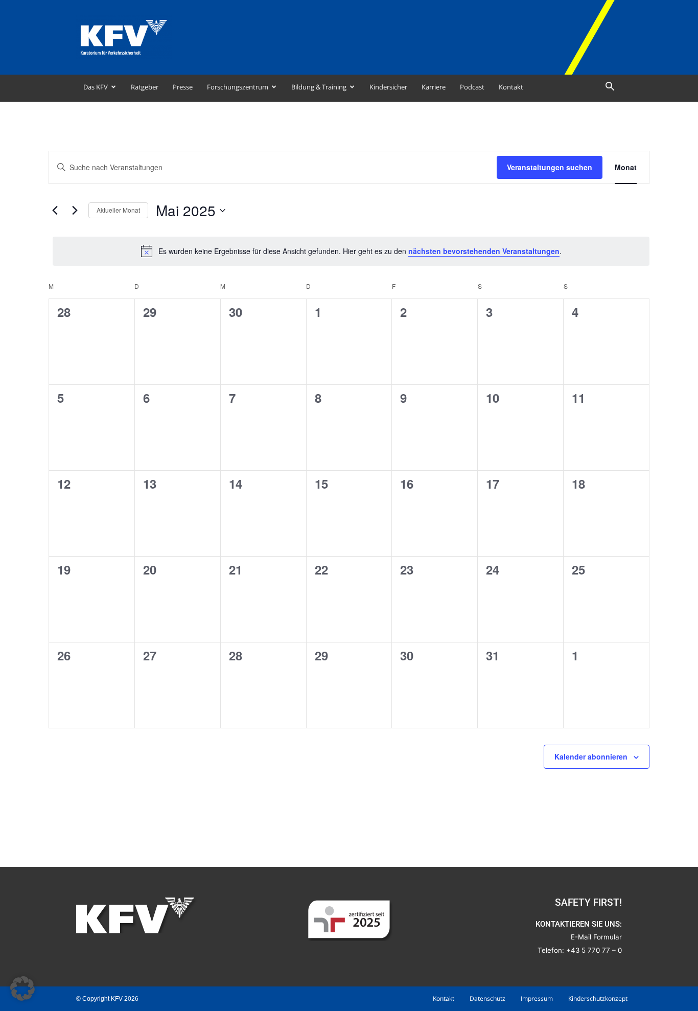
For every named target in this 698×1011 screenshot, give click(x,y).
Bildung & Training (318, 86)
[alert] (351, 251)
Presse (183, 86)
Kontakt (511, 86)
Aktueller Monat (118, 209)
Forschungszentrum (237, 86)
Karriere (434, 86)
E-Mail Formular (596, 937)
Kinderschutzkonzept (597, 998)
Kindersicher (388, 86)
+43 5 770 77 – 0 (594, 950)
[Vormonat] (55, 210)
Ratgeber (144, 86)
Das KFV (95, 86)
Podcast (472, 86)
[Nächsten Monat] (74, 210)
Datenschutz (487, 998)
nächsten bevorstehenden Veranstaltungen (484, 251)
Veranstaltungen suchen (549, 167)
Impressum (537, 998)
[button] (609, 88)
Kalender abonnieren (590, 756)
